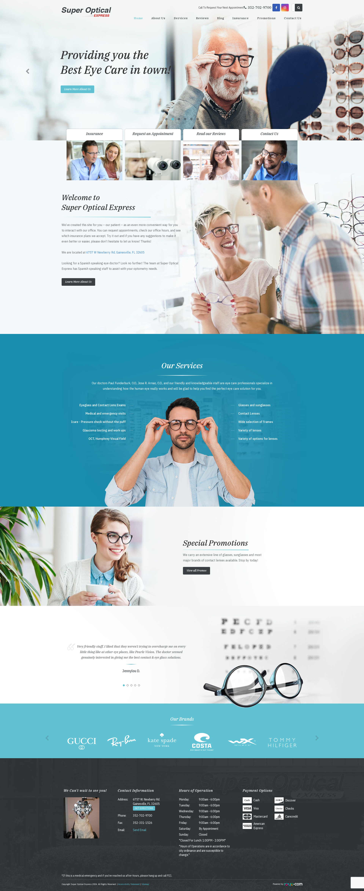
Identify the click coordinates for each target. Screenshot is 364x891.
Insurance (240, 18)
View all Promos (196, 570)
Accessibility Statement (129, 884)
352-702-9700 (142, 815)
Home (138, 18)
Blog (220, 18)
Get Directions (144, 808)
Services (181, 18)
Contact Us (292, 18)
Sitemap (145, 884)
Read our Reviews (211, 133)
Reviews (202, 18)
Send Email (139, 830)
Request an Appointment (153, 133)
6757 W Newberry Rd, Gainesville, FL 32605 (115, 252)
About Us (158, 18)
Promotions (266, 18)
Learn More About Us (77, 89)
